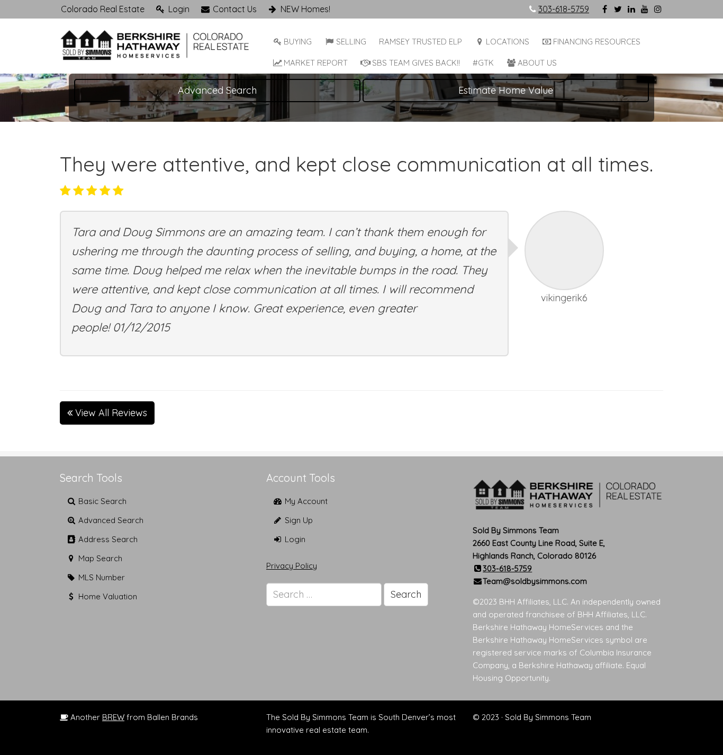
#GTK (483, 63)
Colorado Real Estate (102, 9)
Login (177, 9)
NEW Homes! (304, 9)
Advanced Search (217, 90)
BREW (113, 717)
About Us (537, 63)
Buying (298, 42)
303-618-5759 (563, 9)
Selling (351, 42)
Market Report (316, 63)
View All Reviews (110, 413)
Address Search (107, 539)
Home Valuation (106, 596)
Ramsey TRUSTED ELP (420, 42)
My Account (305, 501)
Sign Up (298, 520)
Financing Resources (596, 42)
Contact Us (234, 9)
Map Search (99, 558)
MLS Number (100, 577)
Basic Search (101, 501)
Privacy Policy (291, 566)
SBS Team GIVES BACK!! (416, 63)
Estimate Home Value (505, 90)
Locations (507, 42)
